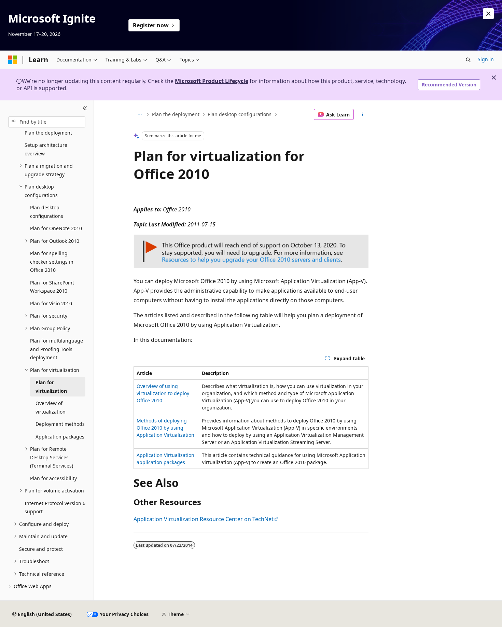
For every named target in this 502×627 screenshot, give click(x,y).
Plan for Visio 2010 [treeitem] (51, 303)
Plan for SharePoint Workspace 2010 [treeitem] (52, 286)
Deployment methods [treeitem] (60, 424)
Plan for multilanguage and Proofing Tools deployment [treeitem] (56, 349)
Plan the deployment (175, 114)
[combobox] (46, 121)
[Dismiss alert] (488, 13)
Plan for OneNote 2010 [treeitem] (56, 228)
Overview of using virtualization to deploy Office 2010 (163, 393)
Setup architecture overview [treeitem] (46, 149)
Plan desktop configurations (239, 114)
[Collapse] (85, 108)
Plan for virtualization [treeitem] (51, 386)
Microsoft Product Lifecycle (211, 81)
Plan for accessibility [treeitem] (53, 478)
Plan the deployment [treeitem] (48, 132)
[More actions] (362, 114)
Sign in (486, 59)
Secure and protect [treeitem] (41, 549)
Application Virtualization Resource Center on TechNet (204, 519)
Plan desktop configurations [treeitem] (46, 211)
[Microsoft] (12, 59)
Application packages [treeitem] (60, 436)
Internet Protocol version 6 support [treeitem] (55, 507)
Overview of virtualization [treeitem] (51, 407)
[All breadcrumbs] (139, 114)
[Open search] (468, 60)
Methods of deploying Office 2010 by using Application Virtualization (165, 427)
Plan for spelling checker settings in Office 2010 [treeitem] (51, 261)
